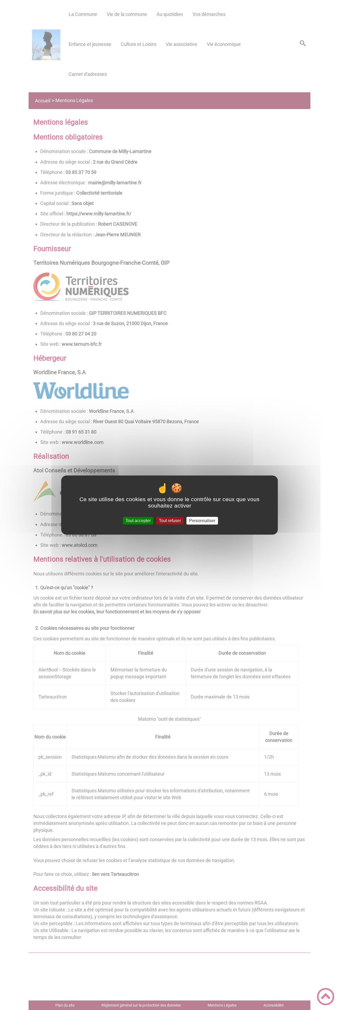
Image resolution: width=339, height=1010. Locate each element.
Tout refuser (170, 520)
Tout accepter (138, 520)
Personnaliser (202, 520)
